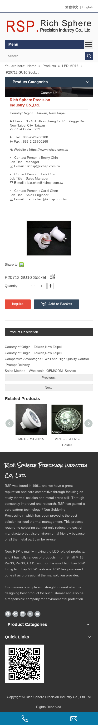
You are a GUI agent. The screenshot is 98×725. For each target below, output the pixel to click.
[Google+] (15, 614)
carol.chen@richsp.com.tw (47, 199)
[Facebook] (8, 614)
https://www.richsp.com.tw (48, 149)
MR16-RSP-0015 (31, 439)
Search (89, 56)
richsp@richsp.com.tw (43, 166)
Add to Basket (60, 304)
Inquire (18, 304)
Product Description (23, 332)
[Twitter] (30, 614)
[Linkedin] (23, 614)
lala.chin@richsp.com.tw (45, 183)
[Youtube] (37, 614)
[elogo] (49, 26)
